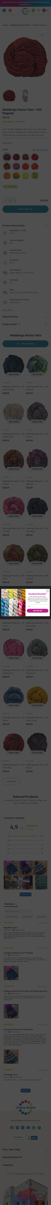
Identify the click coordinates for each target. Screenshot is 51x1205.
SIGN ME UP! (37, 611)
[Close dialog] (47, 590)
